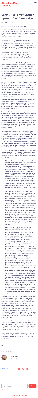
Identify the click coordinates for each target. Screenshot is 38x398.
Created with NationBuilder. (19, 395)
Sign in (3, 390)
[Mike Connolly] (4, 357)
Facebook (11, 359)
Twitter (18, 359)
